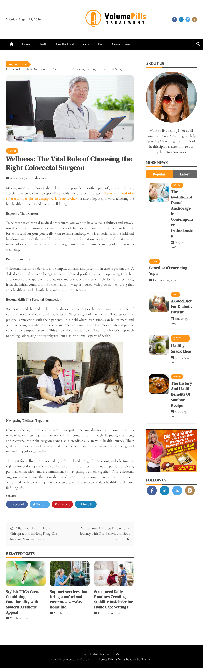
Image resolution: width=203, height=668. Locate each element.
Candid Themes (141, 659)
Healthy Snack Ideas (181, 348)
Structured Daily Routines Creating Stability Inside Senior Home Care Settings (113, 599)
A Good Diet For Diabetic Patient (181, 306)
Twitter (41, 504)
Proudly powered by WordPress (73, 659)
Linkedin (87, 504)
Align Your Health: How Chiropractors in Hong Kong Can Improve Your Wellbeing (33, 533)
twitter (187, 19)
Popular (159, 174)
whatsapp (194, 19)
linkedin (181, 19)
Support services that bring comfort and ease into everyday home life (69, 599)
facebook (174, 19)
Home (26, 44)
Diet (100, 44)
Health (43, 44)
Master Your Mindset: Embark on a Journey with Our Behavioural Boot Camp (105, 533)
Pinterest (63, 504)
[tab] (159, 174)
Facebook (18, 504)
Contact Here (121, 44)
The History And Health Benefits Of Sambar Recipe (181, 394)
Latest (185, 174)
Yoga (86, 44)
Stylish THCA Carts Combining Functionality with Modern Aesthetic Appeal (22, 602)
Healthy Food (65, 44)
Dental (177, 185)
